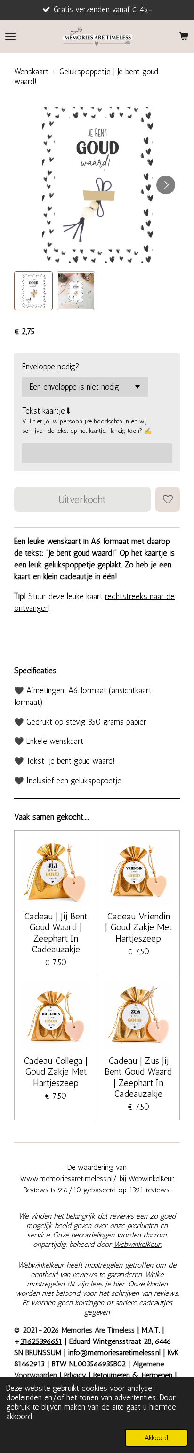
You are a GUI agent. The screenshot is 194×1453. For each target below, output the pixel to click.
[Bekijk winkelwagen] (183, 36)
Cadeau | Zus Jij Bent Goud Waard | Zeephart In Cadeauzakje (138, 1077)
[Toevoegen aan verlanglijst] (167, 499)
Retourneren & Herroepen (132, 1375)
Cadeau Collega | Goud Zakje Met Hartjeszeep (56, 1071)
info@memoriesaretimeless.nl (114, 1352)
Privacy (76, 1375)
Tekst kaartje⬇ (47, 410)
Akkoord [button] (156, 1438)
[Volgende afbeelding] (165, 185)
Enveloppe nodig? (50, 366)
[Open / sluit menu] (10, 36)
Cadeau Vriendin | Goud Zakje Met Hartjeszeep (138, 927)
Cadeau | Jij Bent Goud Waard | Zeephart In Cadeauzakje (55, 933)
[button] (33, 290)
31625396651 (41, 1341)
